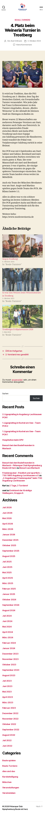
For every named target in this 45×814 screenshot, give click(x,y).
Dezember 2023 (10, 654)
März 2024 (7, 637)
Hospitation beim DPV (12, 440)
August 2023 (8, 675)
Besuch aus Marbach (29, 468)
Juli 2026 (7, 507)
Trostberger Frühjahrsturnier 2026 (17, 329)
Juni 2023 (7, 686)
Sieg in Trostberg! (10, 259)
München (7, 782)
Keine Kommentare (24, 45)
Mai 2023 (7, 691)
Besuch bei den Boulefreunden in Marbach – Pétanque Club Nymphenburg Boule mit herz (22, 465)
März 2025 (7, 583)
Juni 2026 (7, 513)
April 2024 (7, 632)
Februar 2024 (9, 643)
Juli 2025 (7, 561)
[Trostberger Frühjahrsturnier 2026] (22, 316)
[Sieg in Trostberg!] (22, 246)
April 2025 (7, 578)
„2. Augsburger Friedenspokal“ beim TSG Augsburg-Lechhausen (22, 479)
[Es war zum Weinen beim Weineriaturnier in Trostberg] (22, 279)
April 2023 (7, 697)
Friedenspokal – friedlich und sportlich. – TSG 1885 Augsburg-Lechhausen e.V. (21, 474)
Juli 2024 (7, 616)
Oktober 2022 (9, 724)
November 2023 (10, 659)
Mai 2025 (7, 572)
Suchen (5, 393)
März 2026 (7, 529)
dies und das (8, 771)
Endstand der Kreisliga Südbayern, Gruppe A (17, 491)
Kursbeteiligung (10, 777)
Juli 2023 (7, 681)
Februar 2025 (9, 589)
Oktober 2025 (9, 545)
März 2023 (7, 702)
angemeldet (17, 380)
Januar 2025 (8, 594)
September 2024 (10, 605)
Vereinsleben (8, 793)
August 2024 (8, 610)
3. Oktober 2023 (34, 41)
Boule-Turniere (22, 20)
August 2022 (8, 735)
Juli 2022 (7, 740)
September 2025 (10, 551)
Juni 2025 (7, 567)
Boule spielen (9, 760)
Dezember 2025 (10, 540)
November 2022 (10, 719)
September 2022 (10, 729)
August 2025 (8, 556)
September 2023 (10, 670)
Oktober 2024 (9, 599)
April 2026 (7, 523)
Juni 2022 (7, 746)
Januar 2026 (8, 534)
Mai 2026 (7, 518)
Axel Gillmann (16, 41)
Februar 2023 (9, 708)
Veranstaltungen (10, 787)
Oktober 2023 (9, 664)
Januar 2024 (8, 648)
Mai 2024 (7, 626)
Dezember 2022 (10, 713)
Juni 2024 (7, 621)
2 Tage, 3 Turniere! (18, 485)
